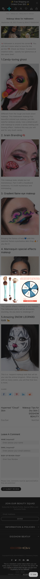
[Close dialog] (0, 276)
